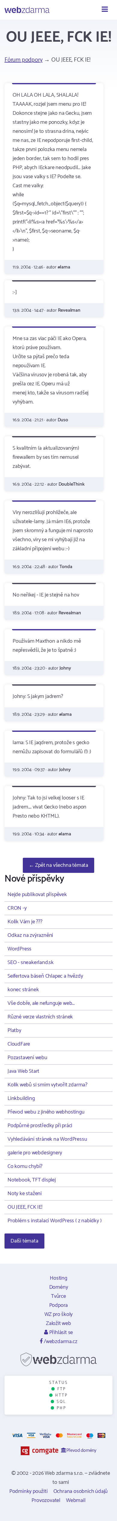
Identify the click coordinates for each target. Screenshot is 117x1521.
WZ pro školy (58, 1314)
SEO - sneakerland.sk (31, 962)
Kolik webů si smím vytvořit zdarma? (47, 1084)
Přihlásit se (60, 1332)
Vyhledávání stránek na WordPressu (47, 1139)
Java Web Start (23, 1071)
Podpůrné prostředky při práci (40, 1125)
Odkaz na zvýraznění (30, 935)
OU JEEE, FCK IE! (25, 1207)
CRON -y (17, 908)
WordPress (20, 948)
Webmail (76, 1500)
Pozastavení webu (27, 1057)
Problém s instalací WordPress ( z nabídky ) (54, 1220)
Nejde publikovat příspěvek (37, 894)
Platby (14, 1030)
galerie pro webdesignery (35, 1152)
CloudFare (19, 1044)
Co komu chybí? (25, 1166)
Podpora (58, 1305)
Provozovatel (46, 1500)
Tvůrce (58, 1296)
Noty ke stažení (25, 1193)
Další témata (24, 1241)
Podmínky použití (28, 1491)
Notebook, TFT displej (32, 1180)
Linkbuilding (21, 1098)
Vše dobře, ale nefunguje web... (41, 1003)
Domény (58, 1287)
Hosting (58, 1278)
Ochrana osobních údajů (80, 1491)
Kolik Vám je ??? (25, 921)
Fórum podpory (23, 60)
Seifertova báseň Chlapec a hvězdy (45, 976)
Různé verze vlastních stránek (40, 1016)
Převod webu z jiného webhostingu (46, 1112)
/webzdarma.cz (60, 1341)
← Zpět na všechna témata (58, 865)
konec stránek (23, 989)
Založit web (58, 1323)
